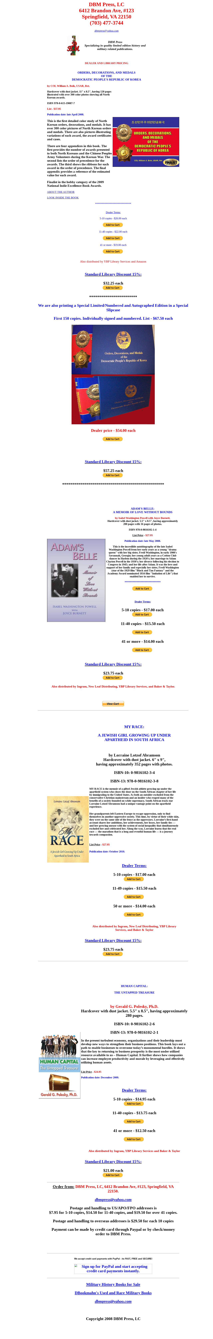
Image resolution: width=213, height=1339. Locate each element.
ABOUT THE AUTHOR (61, 192)
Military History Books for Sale (113, 1284)
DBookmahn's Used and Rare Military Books (113, 1293)
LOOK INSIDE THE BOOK (63, 197)
